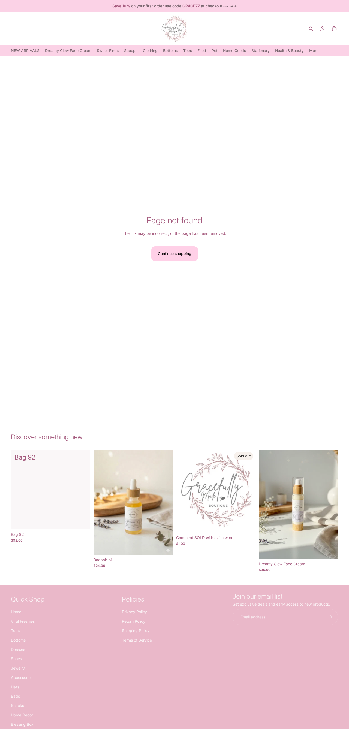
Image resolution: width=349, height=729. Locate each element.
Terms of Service (137, 640)
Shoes (16, 659)
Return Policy (133, 621)
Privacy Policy (134, 612)
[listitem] (313, 50)
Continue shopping (174, 253)
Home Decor (22, 715)
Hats (15, 687)
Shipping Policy (135, 630)
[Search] (311, 29)
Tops (15, 630)
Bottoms (18, 640)
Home (16, 612)
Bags (15, 696)
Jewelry (18, 668)
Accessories (21, 677)
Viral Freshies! (23, 621)
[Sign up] (330, 617)
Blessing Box (22, 724)
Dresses (18, 649)
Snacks (17, 705)
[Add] (82, 521)
